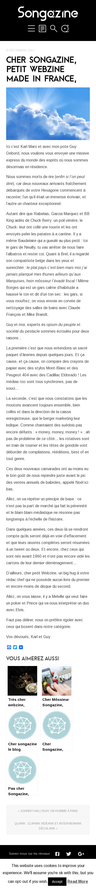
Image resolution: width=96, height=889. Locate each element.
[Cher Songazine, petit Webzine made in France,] (48, 113)
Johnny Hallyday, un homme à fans (49, 811)
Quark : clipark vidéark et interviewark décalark (48, 826)
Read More (77, 881)
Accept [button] (57, 882)
